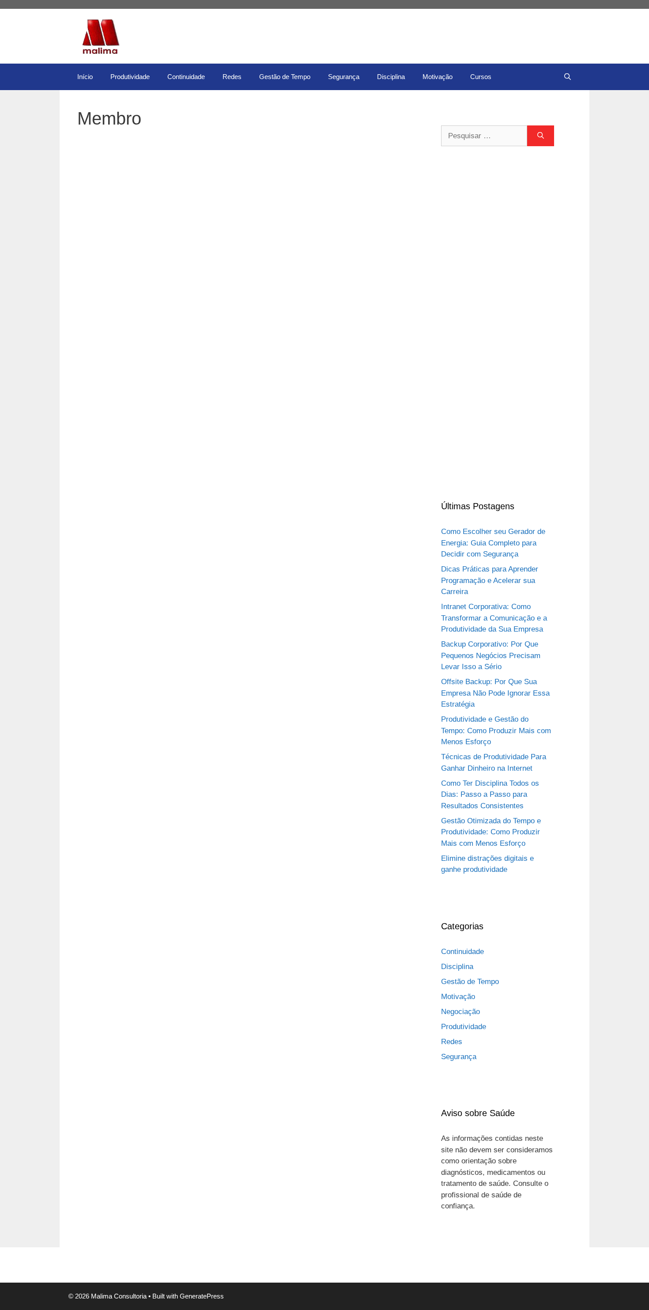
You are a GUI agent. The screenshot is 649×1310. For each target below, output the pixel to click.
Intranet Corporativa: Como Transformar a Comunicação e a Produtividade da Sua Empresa (494, 617)
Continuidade (186, 76)
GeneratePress (202, 1296)
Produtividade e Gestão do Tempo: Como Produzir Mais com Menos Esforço (496, 730)
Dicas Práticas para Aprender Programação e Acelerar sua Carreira (489, 580)
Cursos (480, 76)
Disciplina (391, 76)
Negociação (460, 1011)
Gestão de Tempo (284, 76)
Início (85, 76)
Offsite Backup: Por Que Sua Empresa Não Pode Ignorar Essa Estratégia (495, 693)
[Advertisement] (497, 322)
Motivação (438, 76)
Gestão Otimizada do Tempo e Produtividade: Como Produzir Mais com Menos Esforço (491, 832)
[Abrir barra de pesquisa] (568, 77)
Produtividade (130, 76)
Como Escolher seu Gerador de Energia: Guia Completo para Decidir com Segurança (493, 542)
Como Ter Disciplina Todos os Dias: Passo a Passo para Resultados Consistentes (490, 794)
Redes (232, 76)
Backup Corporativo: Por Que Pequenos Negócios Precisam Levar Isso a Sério (490, 655)
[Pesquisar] (540, 136)
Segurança (343, 76)
